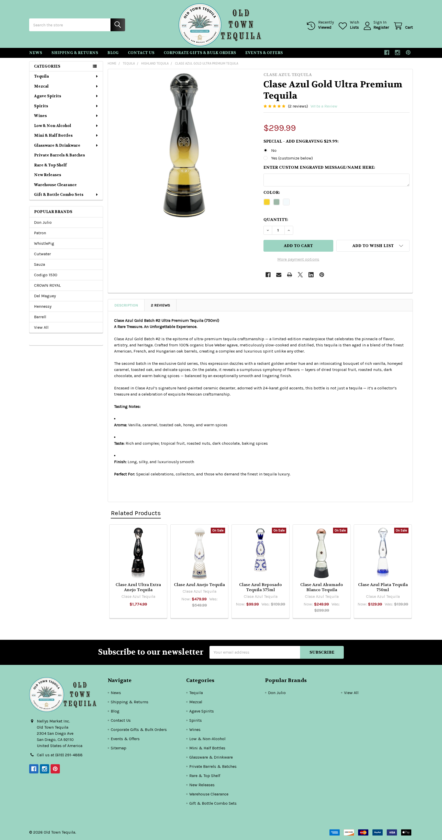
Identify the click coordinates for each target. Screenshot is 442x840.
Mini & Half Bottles (53, 135)
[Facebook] (386, 52)
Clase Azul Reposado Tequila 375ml (260, 587)
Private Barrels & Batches (59, 155)
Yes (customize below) (292, 158)
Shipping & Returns (74, 52)
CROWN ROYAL (47, 285)
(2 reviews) (298, 106)
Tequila (41, 76)
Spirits (41, 106)
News (35, 52)
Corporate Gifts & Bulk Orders (200, 52)
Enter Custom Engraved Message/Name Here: (319, 167)
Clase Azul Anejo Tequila (199, 584)
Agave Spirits (47, 96)
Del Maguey (45, 295)
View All (41, 327)
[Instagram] (397, 52)
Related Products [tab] (136, 513)
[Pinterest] (408, 52)
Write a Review (324, 106)
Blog (113, 52)
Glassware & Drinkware (57, 145)
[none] (184, 145)
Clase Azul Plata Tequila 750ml (383, 587)
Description (126, 305)
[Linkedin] (311, 274)
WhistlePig (44, 243)
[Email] (278, 274)
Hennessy (42, 306)
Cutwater (42, 253)
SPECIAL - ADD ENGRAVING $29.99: (300, 141)
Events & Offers (264, 52)
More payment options (298, 259)
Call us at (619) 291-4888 (60, 754)
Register (381, 27)
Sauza (39, 264)
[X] (300, 274)
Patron (40, 232)
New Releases (47, 174)
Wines (40, 115)
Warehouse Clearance (55, 184)
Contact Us (141, 52)
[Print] (289, 274)
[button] (373, 246)
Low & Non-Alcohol (52, 125)
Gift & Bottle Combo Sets (58, 194)
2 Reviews (160, 305)
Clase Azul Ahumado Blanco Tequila (321, 587)
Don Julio (43, 222)
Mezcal (41, 86)
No (274, 150)
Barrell (40, 316)
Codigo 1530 (45, 274)
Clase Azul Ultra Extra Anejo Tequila (138, 587)
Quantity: (275, 219)
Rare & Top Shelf (50, 165)
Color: (271, 192)
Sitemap (118, 748)
